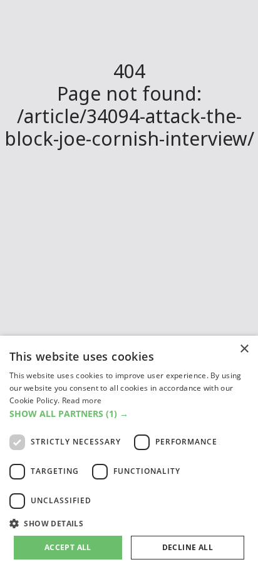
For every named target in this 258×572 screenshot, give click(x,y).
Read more (82, 400)
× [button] (244, 349)
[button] (129, 413)
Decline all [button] (187, 547)
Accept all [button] (67, 547)
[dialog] (129, 454)
